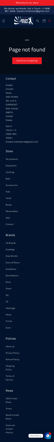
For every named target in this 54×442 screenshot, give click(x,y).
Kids (8, 191)
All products (12, 159)
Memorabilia (12, 211)
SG (7, 295)
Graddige (10, 249)
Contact (9, 224)
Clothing (10, 172)
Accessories (12, 185)
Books (9, 204)
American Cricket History (10, 429)
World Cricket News (12, 417)
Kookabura (11, 269)
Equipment (11, 165)
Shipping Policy (10, 368)
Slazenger (10, 308)
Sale (8, 217)
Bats (8, 178)
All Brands (11, 243)
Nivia (8, 282)
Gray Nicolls (12, 256)
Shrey (8, 314)
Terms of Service (10, 378)
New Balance (12, 275)
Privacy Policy (12, 353)
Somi (8, 327)
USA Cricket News (11, 400)
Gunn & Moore (13, 262)
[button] (3, 21)
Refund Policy (12, 359)
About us (10, 346)
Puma (8, 288)
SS (7, 301)
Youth (8, 198)
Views (9, 408)
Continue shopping (27, 60)
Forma (9, 321)
